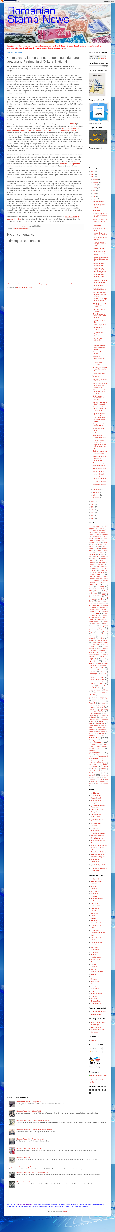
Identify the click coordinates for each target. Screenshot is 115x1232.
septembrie (96, 489)
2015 (93, 504)
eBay (106, 597)
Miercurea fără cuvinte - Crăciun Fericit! (28, 1111)
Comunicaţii (95, 580)
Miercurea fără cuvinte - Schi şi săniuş (28, 1102)
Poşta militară (104, 709)
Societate (26, 228)
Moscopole (92, 686)
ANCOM (105, 542)
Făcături (94, 615)
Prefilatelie (92, 715)
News (105, 690)
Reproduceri (92, 729)
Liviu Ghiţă (94, 826)
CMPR (91, 566)
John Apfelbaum (96, 940)
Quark (90, 723)
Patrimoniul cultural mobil (98, 699)
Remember (101, 727)
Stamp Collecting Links (98, 857)
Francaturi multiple (98, 201)
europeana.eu (92, 603)
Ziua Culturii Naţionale (102, 783)
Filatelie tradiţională (94, 621)
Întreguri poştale (95, 652)
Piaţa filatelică (93, 705)
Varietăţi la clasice (98, 248)
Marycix (93, 1040)
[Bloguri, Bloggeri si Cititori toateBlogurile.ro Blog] (98, 1075)
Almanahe (94, 886)
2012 (93, 174)
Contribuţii (93, 585)
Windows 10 (99, 779)
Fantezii (106, 613)
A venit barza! (97, 226)
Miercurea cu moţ (98, 463)
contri (102, 582)
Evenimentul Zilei (94, 605)
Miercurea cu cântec (99, 465)
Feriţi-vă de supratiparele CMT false (99, 358)
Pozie (104, 713)
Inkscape (102, 636)
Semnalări (94, 737)
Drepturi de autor (95, 595)
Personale (92, 703)
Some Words (95, 981)
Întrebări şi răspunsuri (98, 650)
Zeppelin (91, 783)
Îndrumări (105, 648)
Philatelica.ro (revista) (98, 833)
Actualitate (105, 534)
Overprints (105, 695)
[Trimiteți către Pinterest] (40, 226)
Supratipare (92, 750)
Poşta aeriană (100, 707)
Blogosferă (101, 554)
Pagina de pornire (45, 284)
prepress (105, 715)
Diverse (94, 593)
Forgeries (104, 626)
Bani (97, 548)
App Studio (92, 546)
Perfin (104, 701)
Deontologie (98, 591)
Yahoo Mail (94, 781)
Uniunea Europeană (94, 771)
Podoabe (103, 705)
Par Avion (94, 697)
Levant (104, 659)
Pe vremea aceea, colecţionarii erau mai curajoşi (100, 243)
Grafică (105, 632)
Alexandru (94, 884)
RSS (103, 735)
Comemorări (104, 570)
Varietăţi (92, 775)
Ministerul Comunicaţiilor (96, 682)
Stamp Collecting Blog (98, 854)
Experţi (94, 607)
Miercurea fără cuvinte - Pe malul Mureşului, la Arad (32, 1120)
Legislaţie (16, 228)
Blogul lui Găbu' (96, 800)
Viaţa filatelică (104, 775)
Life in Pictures (95, 945)
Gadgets (91, 632)
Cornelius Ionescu (96, 814)
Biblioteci (98, 550)
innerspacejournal (96, 937)
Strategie (91, 748)
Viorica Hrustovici (96, 993)
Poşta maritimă (93, 709)
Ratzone (93, 969)
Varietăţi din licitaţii (98, 454)
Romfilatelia (100, 733)
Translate (103, 58)
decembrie (96, 498)
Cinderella (91, 564)
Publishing (102, 721)
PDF (99, 701)
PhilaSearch (95, 830)
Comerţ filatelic (95, 574)
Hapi (92, 935)
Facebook (103, 609)
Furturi (102, 630)
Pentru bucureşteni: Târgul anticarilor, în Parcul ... (99, 205)
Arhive (104, 546)
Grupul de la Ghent (99, 634)
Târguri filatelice (100, 754)
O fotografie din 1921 (99, 468)
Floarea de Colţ (96, 925)
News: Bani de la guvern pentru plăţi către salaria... (99, 408)
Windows (91, 779)
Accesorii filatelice (94, 534)
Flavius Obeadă (96, 923)
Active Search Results (98, 1022)
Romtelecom (92, 735)
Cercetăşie (92, 562)
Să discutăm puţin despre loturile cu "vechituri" (99, 333)
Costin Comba (95, 908)
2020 (93, 518)
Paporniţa (94, 954)
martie (95, 185)
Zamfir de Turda (96, 1001)
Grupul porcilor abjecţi (98, 932)
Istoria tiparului (96, 644)
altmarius (94, 888)
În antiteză (96, 376)
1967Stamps (95, 793)
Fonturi (94, 625)
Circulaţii (101, 564)
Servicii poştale (93, 740)
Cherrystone (95, 803)
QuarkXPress (100, 723)
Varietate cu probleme (99, 325)
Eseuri (91, 601)
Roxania (93, 974)
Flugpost (105, 623)
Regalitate (91, 727)
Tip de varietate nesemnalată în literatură (98, 397)
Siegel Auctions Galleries (99, 845)
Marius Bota (94, 947)
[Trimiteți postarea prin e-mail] (29, 226)
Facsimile (91, 611)
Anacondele (94, 893)
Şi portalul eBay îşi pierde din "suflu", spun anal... (99, 276)
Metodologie (93, 673)
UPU (104, 773)
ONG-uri (103, 692)
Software (92, 744)
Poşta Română (98, 711)
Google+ (98, 632)
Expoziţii (102, 607)
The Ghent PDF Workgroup (98, 763)
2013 (93, 177)
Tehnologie (92, 756)
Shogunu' (94, 979)
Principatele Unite (94, 719)
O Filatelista (94, 828)
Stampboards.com (96, 1014)
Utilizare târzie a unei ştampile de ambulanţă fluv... (99, 458)
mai (94, 190)
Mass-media (101, 669)
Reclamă (103, 725)
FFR (104, 617)
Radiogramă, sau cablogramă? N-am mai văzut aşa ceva (99, 269)
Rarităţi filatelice (93, 725)
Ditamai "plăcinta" (98, 285)
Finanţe (106, 621)
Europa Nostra (101, 601)
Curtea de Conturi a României (97, 589)
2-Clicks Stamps (96, 795)
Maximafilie (92, 672)
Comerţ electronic (98, 572)
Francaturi (92, 630)
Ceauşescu (92, 560)
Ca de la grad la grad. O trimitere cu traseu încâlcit (100, 419)
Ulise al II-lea (95, 989)
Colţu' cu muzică (96, 906)
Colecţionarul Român (97, 809)
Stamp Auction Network (98, 852)
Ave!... (94, 343)
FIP (93, 623)
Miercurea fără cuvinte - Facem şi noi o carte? (30, 1139)
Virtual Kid (94, 996)
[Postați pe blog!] (35, 226)
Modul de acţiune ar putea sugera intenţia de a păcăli (100, 315)
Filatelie (91, 619)
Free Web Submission (98, 1029)
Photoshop (102, 703)
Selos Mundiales (96, 843)
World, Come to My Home (99, 868)
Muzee (99, 686)
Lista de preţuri (103, 663)
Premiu (99, 715)
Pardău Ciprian (95, 959)
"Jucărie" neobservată (100, 451)
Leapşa (102, 656)
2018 (93, 512)
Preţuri (93, 717)
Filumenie (94, 920)
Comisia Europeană (94, 576)
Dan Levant (94, 913)
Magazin (99, 668)
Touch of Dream (96, 984)
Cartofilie (94, 558)
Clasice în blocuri (98, 474)
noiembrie (96, 495)
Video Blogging (95, 777)
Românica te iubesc (97, 972)
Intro (102, 638)
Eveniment (102, 603)
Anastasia (94, 896)
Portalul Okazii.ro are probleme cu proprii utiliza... (99, 252)
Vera (92, 991)
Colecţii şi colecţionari (97, 530)
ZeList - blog (95, 870)
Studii (100, 748)
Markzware (92, 669)
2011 (93, 171)
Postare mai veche (77, 284)
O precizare (96, 210)
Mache (91, 667)
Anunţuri (93, 544)
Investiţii (91, 640)
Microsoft (103, 673)
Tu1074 (93, 986)
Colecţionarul (95, 903)
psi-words (94, 967)
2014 (93, 501)
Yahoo (106, 779)
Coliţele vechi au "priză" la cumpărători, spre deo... (100, 446)
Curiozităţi (101, 586)
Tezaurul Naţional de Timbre (99, 761)
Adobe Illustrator (100, 540)
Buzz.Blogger (95, 1024)
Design (106, 591)
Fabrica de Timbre (94, 609)
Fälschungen (103, 611)
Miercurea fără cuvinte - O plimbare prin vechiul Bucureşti (34, 1129)
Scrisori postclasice (99, 373)
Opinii (21, 228)
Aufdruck (91, 548)
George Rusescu (96, 930)
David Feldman (96, 817)
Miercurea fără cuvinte (96, 680)
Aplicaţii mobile (102, 544)
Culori (104, 585)
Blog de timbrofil (96, 798)
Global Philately (96, 823)
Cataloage (103, 558)
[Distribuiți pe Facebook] (38, 226)
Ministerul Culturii (96, 684)
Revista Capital (102, 729)
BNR (90, 556)
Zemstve (102, 781)
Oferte (95, 692)
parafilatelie (103, 697)
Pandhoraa (94, 952)
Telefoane (105, 759)
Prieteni (102, 717)
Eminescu (94, 599)
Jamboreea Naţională (94, 654)
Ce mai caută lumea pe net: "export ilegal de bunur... (100, 215)
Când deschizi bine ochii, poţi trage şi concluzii (99, 347)
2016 (93, 507)
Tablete (91, 754)
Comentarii (95, 1052)
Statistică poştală (101, 746)
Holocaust (91, 636)
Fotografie (99, 628)
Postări (93, 1048)
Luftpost (103, 665)
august (95, 199)
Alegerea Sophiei (96, 881)
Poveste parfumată (94, 713)
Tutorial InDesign (94, 765)
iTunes (98, 648)
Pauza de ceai (95, 962)
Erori (102, 599)
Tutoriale (105, 767)
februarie (96, 182)
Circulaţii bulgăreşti (99, 471)
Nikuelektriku (95, 950)
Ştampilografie (94, 753)
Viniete (104, 777)
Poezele (93, 964)
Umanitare (95, 769)
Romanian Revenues (97, 835)
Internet (92, 638)
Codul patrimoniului (102, 566)
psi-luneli (93, 721)
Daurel (93, 915)
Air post (99, 542)
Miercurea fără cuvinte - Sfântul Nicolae (29, 1148)
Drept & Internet (96, 1027)
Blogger (101, 552)
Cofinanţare (94, 568)
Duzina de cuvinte (95, 597)
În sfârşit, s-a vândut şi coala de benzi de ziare (100, 221)
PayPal (94, 701)
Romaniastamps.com (97, 838)
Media (102, 672)
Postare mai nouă (13, 284)
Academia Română (100, 532)
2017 (93, 510)
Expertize (105, 605)
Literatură (94, 665)
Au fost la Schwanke (99, 481)
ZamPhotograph (96, 1003)
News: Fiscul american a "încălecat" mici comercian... (100, 385)
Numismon (94, 1032)
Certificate (102, 562)
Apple (98, 546)
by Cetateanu (95, 901)
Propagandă (105, 719)
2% (90, 532)
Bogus (96, 556)
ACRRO (73, 124)
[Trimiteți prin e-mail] (33, 226)
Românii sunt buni (94, 731)
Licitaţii (92, 661)
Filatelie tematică (101, 619)
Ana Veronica (95, 891)
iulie (94, 196)
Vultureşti (94, 998)
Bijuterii (93, 552)
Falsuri (96, 613)
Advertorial (92, 542)
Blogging (92, 554)
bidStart (106, 550)
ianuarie (95, 179)
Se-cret (93, 976)
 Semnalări (94, 526)
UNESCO (103, 769)
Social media (104, 740)
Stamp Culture (95, 859)
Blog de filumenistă (97, 898)
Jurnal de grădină (96, 942)
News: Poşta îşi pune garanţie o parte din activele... (99, 294)
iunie (94, 193)
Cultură (91, 586)
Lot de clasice (97, 433)
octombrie (96, 492)
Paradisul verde (96, 957)
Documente (105, 593)
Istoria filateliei (103, 640)
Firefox (98, 623)
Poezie (91, 707)
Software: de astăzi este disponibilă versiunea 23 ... (100, 259)
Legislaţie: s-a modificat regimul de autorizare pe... (100, 369)
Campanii (105, 556)
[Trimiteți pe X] (36, 226)
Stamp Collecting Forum (98, 1011)
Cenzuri (101, 560)
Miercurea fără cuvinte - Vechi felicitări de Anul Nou (32, 1172)
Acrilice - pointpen (96, 879)
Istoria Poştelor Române (100, 642)
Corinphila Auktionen (97, 812)
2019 (93, 515)
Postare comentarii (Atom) (24, 287)
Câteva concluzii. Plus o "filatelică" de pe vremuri (100, 391)
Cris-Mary (94, 910)
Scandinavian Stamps (98, 840)
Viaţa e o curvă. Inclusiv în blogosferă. (21, 1167)
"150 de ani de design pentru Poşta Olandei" (99, 305)
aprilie (95, 188)
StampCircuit (95, 862)
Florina (93, 928)
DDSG (91, 591)
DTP (103, 595)
